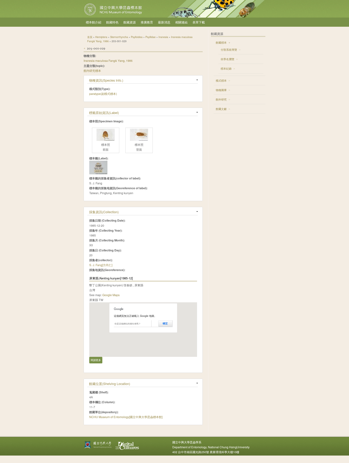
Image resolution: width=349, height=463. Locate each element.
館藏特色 (112, 22)
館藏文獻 (221, 109)
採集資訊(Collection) (104, 211)
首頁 (89, 37)
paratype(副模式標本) (103, 94)
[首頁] (114, 15)
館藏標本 (221, 42)
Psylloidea (137, 37)
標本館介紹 (93, 22)
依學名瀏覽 (227, 59)
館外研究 (221, 99)
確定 (165, 323)
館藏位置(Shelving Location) (109, 383)
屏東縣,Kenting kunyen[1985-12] (111, 278)
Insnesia (163, 37)
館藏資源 (129, 22)
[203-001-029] (98, 173)
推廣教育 (147, 22)
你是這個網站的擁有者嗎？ (128, 323)
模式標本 (221, 80)
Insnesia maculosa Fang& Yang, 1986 (108, 61)
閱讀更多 (96, 360)
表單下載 (198, 22)
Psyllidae (150, 37)
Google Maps (111, 295)
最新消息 (164, 22)
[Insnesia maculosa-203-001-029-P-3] (106, 140)
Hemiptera (101, 37)
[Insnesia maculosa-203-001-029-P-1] (139, 140)
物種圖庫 (221, 90)
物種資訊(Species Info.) (106, 80)
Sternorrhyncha (119, 37)
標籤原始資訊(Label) (104, 112)
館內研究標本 (92, 71)
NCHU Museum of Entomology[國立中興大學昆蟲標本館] (126, 417)
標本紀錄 (226, 68)
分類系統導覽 (229, 49)
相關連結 (181, 22)
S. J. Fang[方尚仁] (100, 265)
